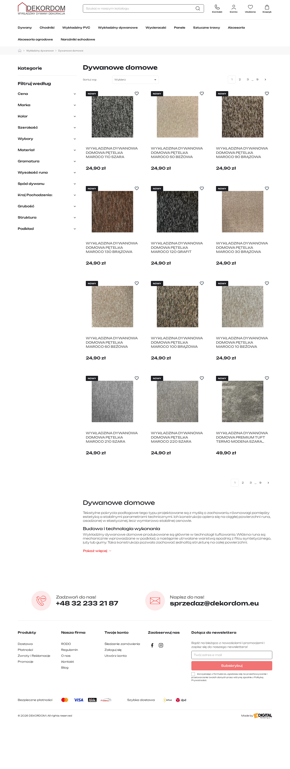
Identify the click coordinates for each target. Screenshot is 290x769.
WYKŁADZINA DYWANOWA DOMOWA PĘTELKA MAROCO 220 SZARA (177, 437)
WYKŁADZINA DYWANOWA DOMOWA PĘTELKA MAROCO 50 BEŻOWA (177, 152)
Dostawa (25, 644)
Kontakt (67, 661)
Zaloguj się (113, 649)
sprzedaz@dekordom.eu (214, 601)
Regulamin (69, 649)
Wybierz (136, 79)
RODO (66, 644)
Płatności (25, 649)
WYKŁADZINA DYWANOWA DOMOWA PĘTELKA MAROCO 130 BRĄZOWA (112, 247)
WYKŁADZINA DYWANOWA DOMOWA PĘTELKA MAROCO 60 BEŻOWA (112, 342)
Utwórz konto (116, 655)
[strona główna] (20, 50)
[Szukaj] (199, 8)
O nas (65, 655)
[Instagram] (161, 645)
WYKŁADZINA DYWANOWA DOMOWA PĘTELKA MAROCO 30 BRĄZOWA (242, 247)
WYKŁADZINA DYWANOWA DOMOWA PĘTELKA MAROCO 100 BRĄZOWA (177, 342)
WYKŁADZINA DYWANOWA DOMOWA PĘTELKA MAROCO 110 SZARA (112, 152)
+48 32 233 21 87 (87, 601)
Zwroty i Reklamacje (34, 655)
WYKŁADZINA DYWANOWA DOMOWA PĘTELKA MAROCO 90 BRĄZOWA (242, 152)
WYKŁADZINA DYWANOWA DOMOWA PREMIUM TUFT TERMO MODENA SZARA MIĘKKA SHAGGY (242, 437)
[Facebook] (152, 645)
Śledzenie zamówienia (122, 644)
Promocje (25, 661)
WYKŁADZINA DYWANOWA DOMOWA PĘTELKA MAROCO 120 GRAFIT (177, 247)
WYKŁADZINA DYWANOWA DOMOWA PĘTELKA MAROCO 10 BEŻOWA (242, 342)
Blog (64, 667)
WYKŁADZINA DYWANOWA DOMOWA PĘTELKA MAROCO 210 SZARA (112, 437)
